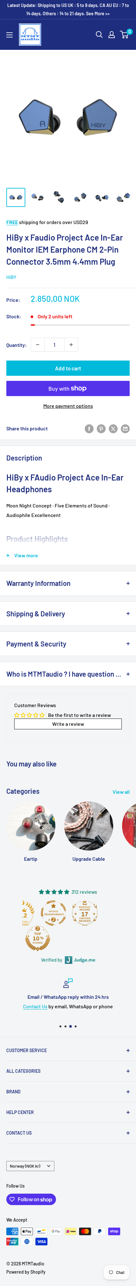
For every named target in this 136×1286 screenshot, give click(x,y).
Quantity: (16, 345)
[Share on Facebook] (89, 428)
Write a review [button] (68, 724)
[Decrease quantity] (37, 344)
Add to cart (68, 368)
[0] (124, 34)
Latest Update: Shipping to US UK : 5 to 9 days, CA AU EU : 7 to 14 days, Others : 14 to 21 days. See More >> (68, 9)
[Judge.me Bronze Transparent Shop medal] (53, 913)
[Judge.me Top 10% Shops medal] (37, 938)
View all (121, 792)
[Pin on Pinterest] (101, 428)
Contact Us (35, 1006)
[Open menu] (9, 34)
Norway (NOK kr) (25, 1166)
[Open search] (99, 34)
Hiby (11, 277)
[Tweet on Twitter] (113, 428)
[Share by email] (125, 428)
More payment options (68, 406)
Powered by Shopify (26, 1272)
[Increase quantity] (71, 344)
